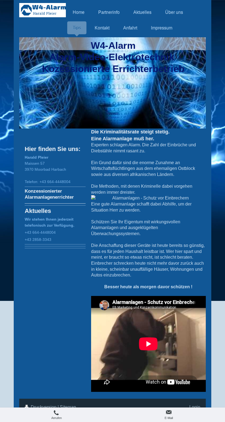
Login (194, 407)
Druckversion (44, 407)
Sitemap (68, 407)
